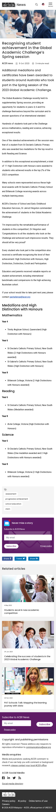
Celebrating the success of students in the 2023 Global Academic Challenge (27, 658)
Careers (6, 804)
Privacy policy (46, 546)
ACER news (7, 63)
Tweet (19, 558)
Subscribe (11, 546)
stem (7, 509)
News (21, 4)
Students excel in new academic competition (21, 611)
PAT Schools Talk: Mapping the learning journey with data (25, 704)
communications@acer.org (38, 747)
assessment (10, 494)
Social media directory (12, 783)
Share (6, 558)
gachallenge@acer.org (20, 297)
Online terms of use (38, 801)
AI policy (22, 801)
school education (13, 504)
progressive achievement (16, 499)
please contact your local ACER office (29, 765)
